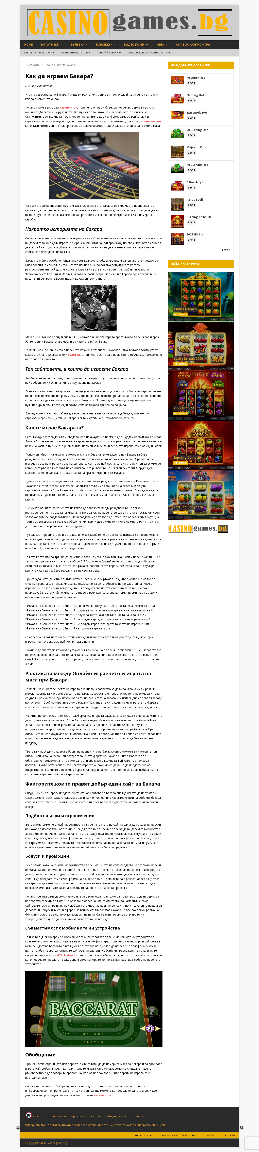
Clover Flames (185, 309)
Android (69, 955)
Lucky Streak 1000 (188, 358)
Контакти (229, 1135)
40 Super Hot (196, 78)
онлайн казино (149, 121)
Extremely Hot (197, 112)
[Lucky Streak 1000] (201, 346)
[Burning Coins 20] (201, 445)
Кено (160, 44)
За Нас (210, 1135)
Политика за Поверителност (180, 1135)
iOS (59, 955)
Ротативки (50, 44)
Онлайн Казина (108, 52)
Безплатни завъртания (39, 52)
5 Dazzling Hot (197, 182)
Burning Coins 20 (199, 217)
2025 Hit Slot (196, 234)
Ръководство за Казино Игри (148, 52)
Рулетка (77, 44)
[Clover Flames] (201, 297)
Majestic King (196, 147)
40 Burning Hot (197, 165)
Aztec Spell (195, 199)
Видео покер (134, 44)
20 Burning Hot (197, 130)
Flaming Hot (195, 95)
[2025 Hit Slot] (201, 396)
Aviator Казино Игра (193, 44)
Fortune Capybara (188, 507)
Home (28, 44)
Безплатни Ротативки (76, 52)
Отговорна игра (144, 1135)
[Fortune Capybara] (201, 495)
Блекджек (104, 44)
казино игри (68, 107)
